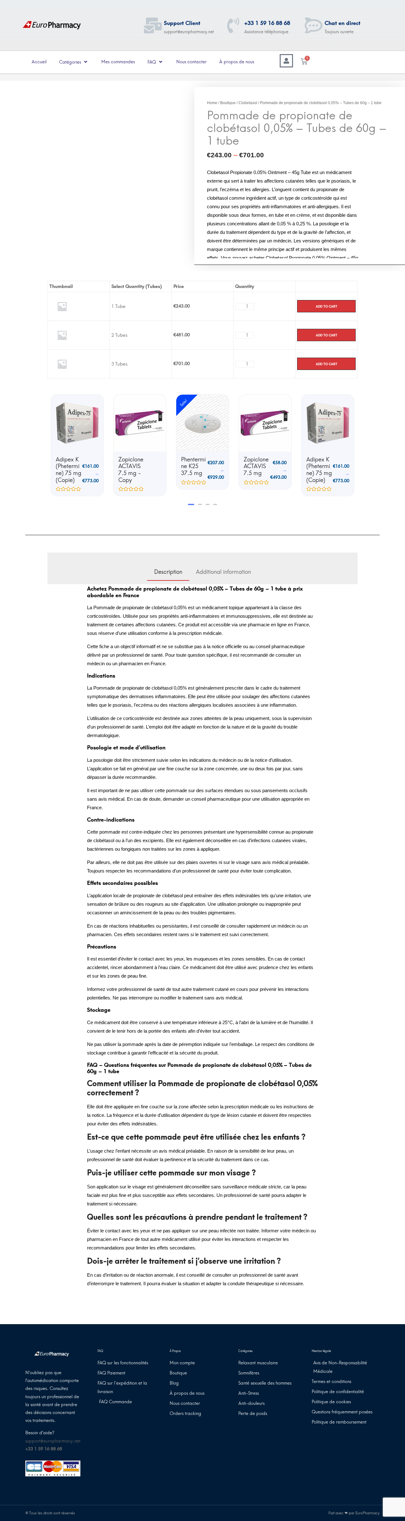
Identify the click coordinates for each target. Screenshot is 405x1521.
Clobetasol (248, 103)
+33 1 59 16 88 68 (267, 23)
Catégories (70, 62)
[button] (190, 504)
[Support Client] (153, 25)
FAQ (151, 62)
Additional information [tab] (223, 572)
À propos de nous (236, 62)
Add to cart (326, 306)
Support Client (182, 23)
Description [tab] (168, 572)
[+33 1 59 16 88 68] (233, 25)
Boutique (228, 103)
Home (212, 103)
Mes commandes (118, 62)
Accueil (39, 62)
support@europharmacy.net (52, 1441)
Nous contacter (191, 62)
